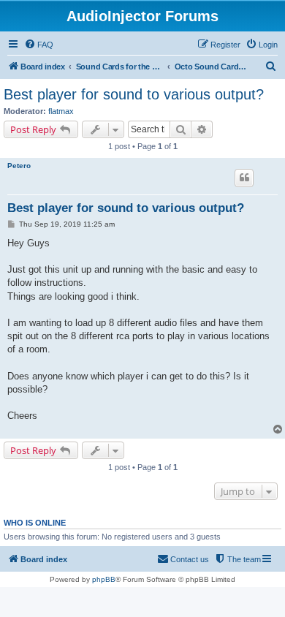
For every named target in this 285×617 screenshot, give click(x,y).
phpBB (103, 579)
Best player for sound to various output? (134, 94)
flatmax (61, 111)
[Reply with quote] (244, 177)
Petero (19, 166)
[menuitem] (38, 44)
